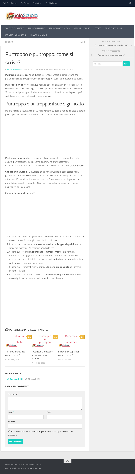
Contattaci (37, 3)
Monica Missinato (15, 69)
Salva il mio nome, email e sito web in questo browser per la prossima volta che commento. (40, 433)
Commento (13, 394)
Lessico (9, 42)
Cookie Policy (51, 3)
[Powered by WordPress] (15, 468)
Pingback (33, 379)
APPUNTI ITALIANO (36, 28)
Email (49, 412)
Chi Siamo (25, 3)
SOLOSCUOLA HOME (14, 28)
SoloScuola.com (10, 3)
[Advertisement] (45, 137)
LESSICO (97, 28)
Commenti (15, 379)
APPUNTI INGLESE (81, 28)
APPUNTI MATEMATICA (59, 28)
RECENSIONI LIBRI (38, 35)
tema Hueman (35, 468)
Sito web (11, 421)
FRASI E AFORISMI (113, 28)
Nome (11, 412)
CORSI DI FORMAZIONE (15, 35)
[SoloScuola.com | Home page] (21, 16)
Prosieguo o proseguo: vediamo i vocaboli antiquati (42, 355)
